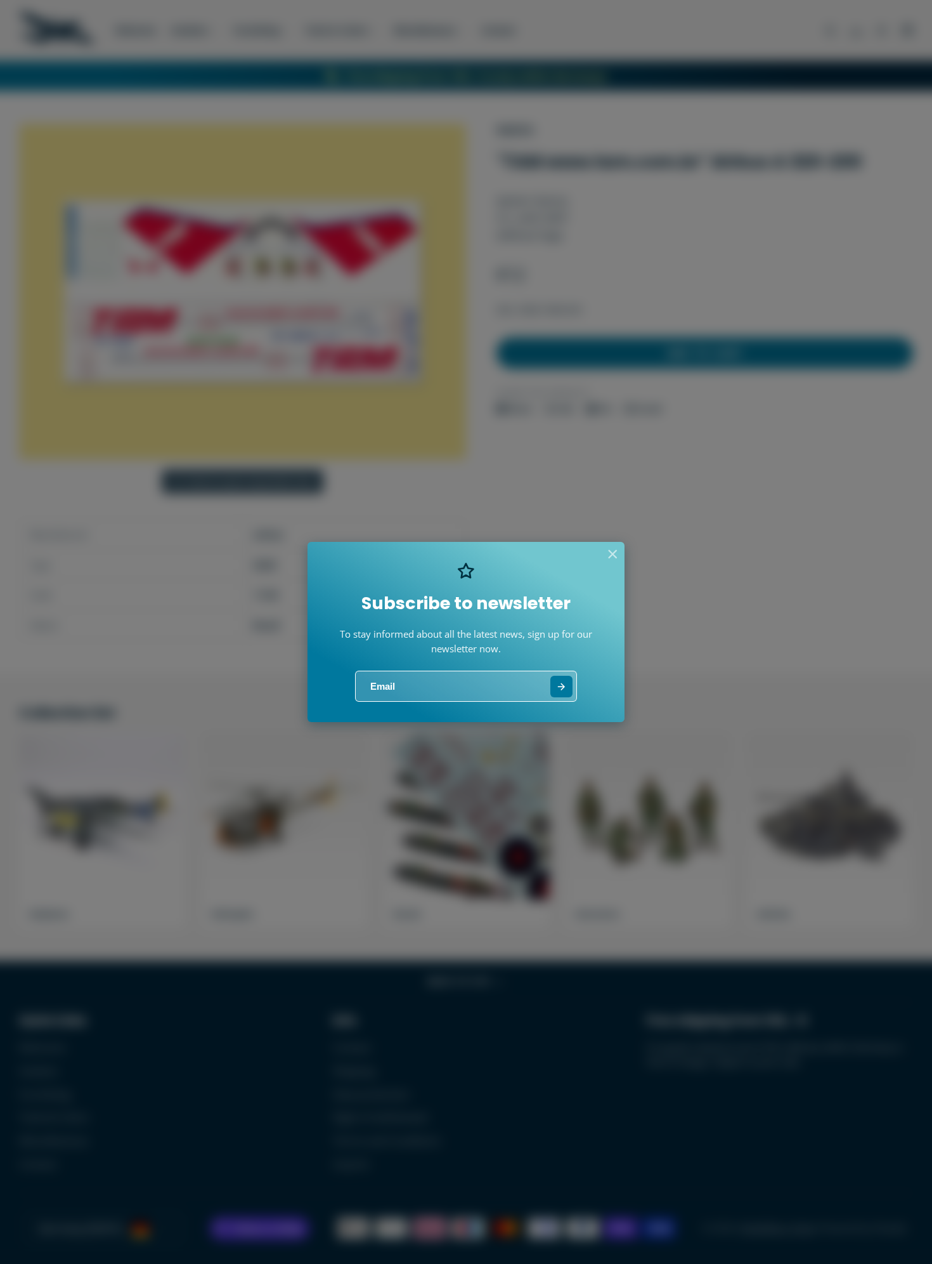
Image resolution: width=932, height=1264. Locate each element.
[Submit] (561, 687)
